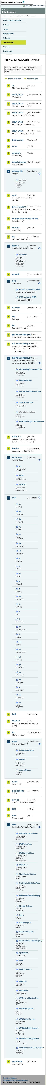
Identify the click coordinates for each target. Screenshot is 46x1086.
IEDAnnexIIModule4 (19, 358)
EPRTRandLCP (19, 207)
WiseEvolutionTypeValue (23, 1039)
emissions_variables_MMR (23, 290)
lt (19, 619)
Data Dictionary (21, 16)
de (20, 543)
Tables (5, 29)
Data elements (8, 34)
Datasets (6, 25)
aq (13, 85)
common (16, 153)
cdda (14, 146)
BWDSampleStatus (23, 853)
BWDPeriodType (23, 844)
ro (20, 672)
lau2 (14, 714)
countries (23, 255)
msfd (14, 741)
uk (20, 702)
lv (20, 634)
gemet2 (15, 274)
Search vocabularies (14, 78)
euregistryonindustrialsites (19, 218)
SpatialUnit (23, 953)
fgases (15, 246)
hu (20, 596)
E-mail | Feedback (10, 1078)
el (20, 566)
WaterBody (23, 990)
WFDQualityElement (23, 1019)
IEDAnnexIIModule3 (19, 344)
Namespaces (8, 51)
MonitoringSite (23, 923)
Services (6, 47)
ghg (14, 281)
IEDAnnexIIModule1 (19, 335)
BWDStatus (23, 865)
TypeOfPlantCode (23, 402)
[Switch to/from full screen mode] (31, 5)
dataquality (17, 171)
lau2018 (16, 721)
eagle (21, 475)
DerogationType (23, 380)
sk (20, 695)
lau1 (14, 498)
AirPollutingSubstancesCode (23, 369)
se (20, 680)
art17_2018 (17, 131)
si (20, 687)
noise (15, 782)
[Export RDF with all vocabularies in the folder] (39, 173)
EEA (13, 2)
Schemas (6, 38)
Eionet (13, 16)
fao (13, 237)
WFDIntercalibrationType (23, 998)
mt (20, 642)
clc (20, 466)
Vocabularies (8, 42)
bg (20, 519)
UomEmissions (23, 969)
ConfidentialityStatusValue (23, 883)
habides (16, 307)
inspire (15, 448)
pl (20, 657)
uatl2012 (22, 484)
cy (20, 527)
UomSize (22, 981)
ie (20, 604)
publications (18, 791)
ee (20, 558)
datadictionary (19, 162)
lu (20, 627)
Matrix (21, 915)
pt (20, 665)
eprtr (14, 195)
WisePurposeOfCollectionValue (23, 1048)
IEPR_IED (17, 437)
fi (19, 581)
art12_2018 (17, 104)
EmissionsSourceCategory (23, 896)
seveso (15, 800)
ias (13, 316)
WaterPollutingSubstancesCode (23, 421)
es (20, 574)
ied (13, 326)
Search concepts (32, 78)
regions (22, 759)
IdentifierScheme (23, 906)
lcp (13, 732)
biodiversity (18, 140)
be (20, 511)
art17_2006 (17, 113)
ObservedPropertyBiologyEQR (23, 941)
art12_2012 (17, 95)
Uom (21, 960)
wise (14, 824)
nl (20, 649)
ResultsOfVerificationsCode (23, 391)
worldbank (17, 1061)
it (19, 612)
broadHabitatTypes (23, 750)
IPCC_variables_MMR (23, 297)
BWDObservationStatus (23, 833)
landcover (17, 457)
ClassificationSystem (23, 874)
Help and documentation (12, 20)
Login (26, 5)
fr (19, 589)
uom (14, 815)
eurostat (16, 228)
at (20, 504)
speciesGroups (23, 770)
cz (20, 534)
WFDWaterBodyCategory (23, 1028)
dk (20, 551)
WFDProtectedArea (23, 1008)
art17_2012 (17, 122)
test (14, 809)
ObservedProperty (23, 932)
